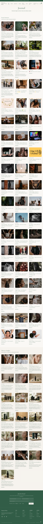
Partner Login (38, 516)
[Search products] (37, 3)
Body (16, 513)
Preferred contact (12, 503)
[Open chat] (41, 522)
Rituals (12, 3)
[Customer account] (39, 3)
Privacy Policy (27, 522)
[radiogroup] (20, 503)
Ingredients (15, 3)
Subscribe (31, 503)
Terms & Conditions (32, 522)
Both (23, 503)
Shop (6, 3)
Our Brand (31, 513)
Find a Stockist (23, 4)
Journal (20, 3)
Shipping (38, 513)
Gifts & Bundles (17, 516)
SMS (20, 503)
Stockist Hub (30, 4)
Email (17, 503)
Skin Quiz (8, 4)
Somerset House (35, 4)
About (27, 3)
